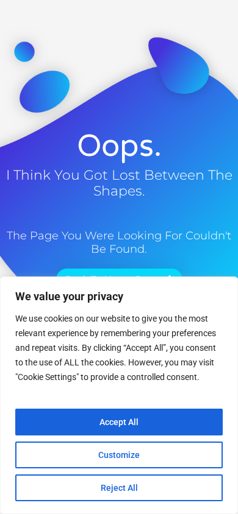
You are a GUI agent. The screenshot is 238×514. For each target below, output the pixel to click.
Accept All (119, 422)
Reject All (119, 488)
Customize (119, 455)
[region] (119, 395)
